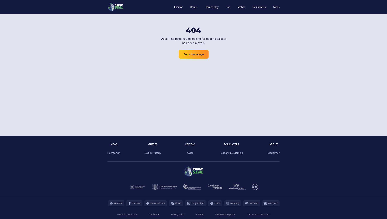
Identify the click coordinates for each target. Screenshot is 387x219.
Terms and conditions (259, 214)
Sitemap (200, 214)
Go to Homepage (193, 54)
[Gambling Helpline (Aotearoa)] (215, 187)
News (276, 7)
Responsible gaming (231, 153)
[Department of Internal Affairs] (137, 187)
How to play (212, 7)
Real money (259, 7)
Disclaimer (274, 153)
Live (228, 7)
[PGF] (192, 187)
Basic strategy (153, 153)
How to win (113, 153)
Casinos (178, 7)
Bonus (194, 7)
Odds (190, 153)
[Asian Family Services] (237, 187)
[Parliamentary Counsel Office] (164, 187)
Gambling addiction (127, 214)
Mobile (241, 7)
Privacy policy (178, 214)
